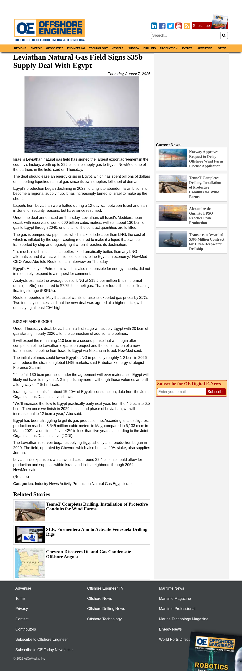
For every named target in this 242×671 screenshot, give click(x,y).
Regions (20, 48)
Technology (98, 48)
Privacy (21, 609)
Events (187, 48)
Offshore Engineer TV (105, 588)
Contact (21, 619)
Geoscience (54, 48)
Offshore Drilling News (106, 609)
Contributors (25, 629)
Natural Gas (102, 484)
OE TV (222, 48)
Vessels (117, 48)
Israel (128, 484)
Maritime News (171, 588)
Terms (20, 598)
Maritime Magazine (175, 598)
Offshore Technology (104, 619)
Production (168, 48)
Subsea (133, 48)
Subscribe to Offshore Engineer (41, 639)
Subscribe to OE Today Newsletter (44, 650)
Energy (36, 48)
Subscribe (201, 26)
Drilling (149, 48)
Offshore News (99, 598)
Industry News (47, 484)
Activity (66, 484)
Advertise (204, 48)
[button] (81, 114)
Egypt (117, 484)
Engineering (76, 48)
